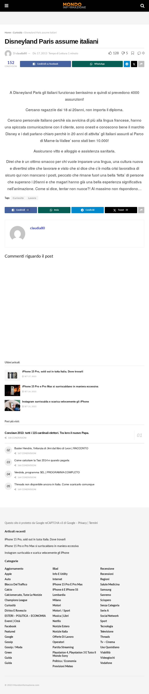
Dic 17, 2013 (40, 53)
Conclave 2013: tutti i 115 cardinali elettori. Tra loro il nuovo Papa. (47, 432)
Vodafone (106, 663)
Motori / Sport (61, 610)
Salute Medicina (110, 584)
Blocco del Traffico (16, 584)
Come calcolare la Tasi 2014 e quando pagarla (41, 460)
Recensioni (106, 574)
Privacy (82, 523)
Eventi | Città (12, 621)
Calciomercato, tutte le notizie (23, 595)
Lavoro (32, 198)
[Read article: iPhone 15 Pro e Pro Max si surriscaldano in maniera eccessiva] (12, 390)
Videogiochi (107, 658)
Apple (8, 574)
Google (9, 637)
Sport (103, 621)
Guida (8, 658)
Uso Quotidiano (109, 647)
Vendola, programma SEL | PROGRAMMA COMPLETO (47, 472)
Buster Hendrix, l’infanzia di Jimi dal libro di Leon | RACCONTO (51, 448)
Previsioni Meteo (63, 666)
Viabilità (105, 652)
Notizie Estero (61, 626)
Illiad (55, 569)
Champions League (16, 600)
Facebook (10, 626)
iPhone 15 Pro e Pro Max (67, 584)
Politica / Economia (64, 661)
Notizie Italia (60, 631)
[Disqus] (74, 309)
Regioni (104, 579)
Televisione (106, 631)
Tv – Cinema (107, 642)
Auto (8, 579)
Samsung (105, 589)
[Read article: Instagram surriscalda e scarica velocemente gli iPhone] (12, 405)
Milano (57, 600)
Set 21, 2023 (30, 407)
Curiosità (17, 32)
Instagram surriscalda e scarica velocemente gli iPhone (55, 401)
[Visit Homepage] (74, 6)
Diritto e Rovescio (15, 610)
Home (8, 32)
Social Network (109, 616)
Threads (105, 637)
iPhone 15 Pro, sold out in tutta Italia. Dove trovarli (52, 371)
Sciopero (105, 600)
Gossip (9, 642)
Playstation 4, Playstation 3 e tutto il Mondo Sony (74, 654)
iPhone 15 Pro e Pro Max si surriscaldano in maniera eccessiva (60, 386)
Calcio (8, 589)
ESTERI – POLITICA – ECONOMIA (25, 616)
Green (8, 652)
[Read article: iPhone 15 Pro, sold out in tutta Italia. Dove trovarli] (12, 375)
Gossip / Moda (13, 647)
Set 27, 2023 (30, 376)
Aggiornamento (14, 569)
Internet (57, 579)
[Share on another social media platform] (141, 64)
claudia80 (21, 53)
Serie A (104, 610)
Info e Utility (60, 574)
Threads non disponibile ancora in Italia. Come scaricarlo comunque (54, 484)
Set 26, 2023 (30, 392)
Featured (10, 631)
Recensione (107, 569)
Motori (57, 605)
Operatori (58, 642)
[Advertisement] (74, 17)
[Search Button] (142, 6)
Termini (93, 523)
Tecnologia (106, 626)
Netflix (57, 621)
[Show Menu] (6, 6)
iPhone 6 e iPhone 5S (65, 589)
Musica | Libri (61, 616)
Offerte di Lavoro (63, 637)
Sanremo (105, 595)
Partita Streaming (63, 647)
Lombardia (59, 595)
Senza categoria (109, 605)
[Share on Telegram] (127, 64)
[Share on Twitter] (134, 64)
